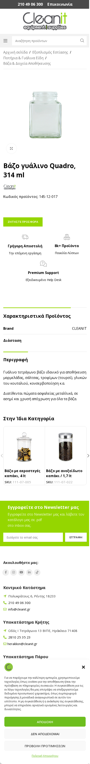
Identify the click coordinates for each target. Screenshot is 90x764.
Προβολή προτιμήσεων (45, 746)
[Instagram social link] (13, 572)
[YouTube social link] (21, 572)
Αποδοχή (45, 722)
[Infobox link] (30, 4)
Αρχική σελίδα (15, 52)
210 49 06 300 (19, 602)
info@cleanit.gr (18, 609)
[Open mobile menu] (5, 40)
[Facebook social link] (5, 572)
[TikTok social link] (37, 572)
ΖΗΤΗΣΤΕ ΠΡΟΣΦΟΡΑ (23, 222)
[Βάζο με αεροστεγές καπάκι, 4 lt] (24, 447)
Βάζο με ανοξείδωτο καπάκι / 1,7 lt (64, 473)
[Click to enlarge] (11, 148)
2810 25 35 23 (19, 637)
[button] (83, 667)
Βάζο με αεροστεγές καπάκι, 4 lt (22, 473)
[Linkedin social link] (29, 572)
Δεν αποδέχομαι (45, 734)
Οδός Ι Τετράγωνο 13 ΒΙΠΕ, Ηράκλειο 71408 (42, 630)
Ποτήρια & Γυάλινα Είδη (23, 58)
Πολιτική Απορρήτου (45, 756)
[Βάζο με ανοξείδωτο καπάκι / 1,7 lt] (65, 447)
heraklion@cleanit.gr (22, 644)
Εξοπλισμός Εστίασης (50, 52)
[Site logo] (45, 21)
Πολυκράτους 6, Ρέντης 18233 (32, 596)
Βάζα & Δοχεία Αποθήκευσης (27, 63)
